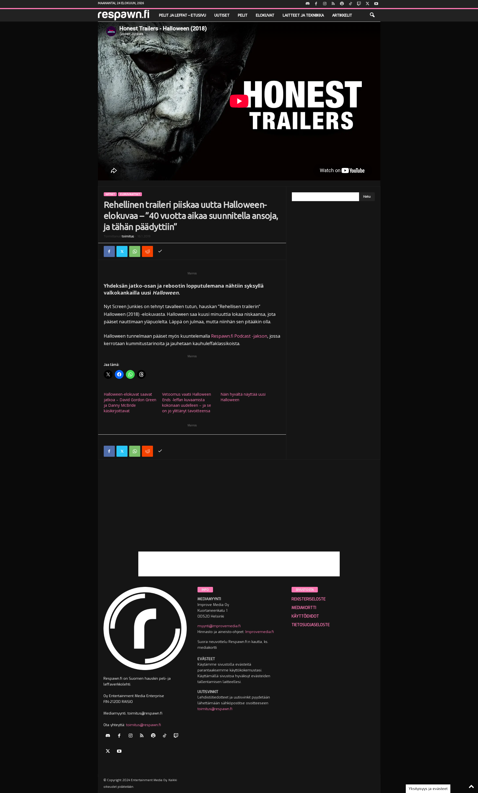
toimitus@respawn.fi (143, 725)
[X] (367, 4)
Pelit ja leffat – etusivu (182, 15)
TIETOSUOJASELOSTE (311, 624)
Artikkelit (342, 15)
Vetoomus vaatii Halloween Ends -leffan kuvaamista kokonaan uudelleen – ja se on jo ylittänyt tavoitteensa (186, 402)
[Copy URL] (160, 251)
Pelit (243, 15)
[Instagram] (324, 4)
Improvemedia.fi (259, 631)
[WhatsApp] (134, 251)
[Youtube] (376, 4)
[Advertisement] (239, 513)
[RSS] (333, 4)
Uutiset (222, 15)
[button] (372, 15)
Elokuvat (265, 15)
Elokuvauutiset (130, 194)
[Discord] (307, 4)
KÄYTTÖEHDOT (305, 616)
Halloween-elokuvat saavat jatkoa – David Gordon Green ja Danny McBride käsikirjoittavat (130, 402)
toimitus (128, 236)
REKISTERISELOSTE (309, 599)
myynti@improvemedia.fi (219, 626)
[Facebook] (316, 4)
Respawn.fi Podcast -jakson (239, 336)
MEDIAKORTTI (304, 607)
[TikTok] (350, 4)
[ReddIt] (147, 251)
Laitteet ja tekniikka (303, 15)
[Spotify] (342, 4)
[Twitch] (359, 4)
